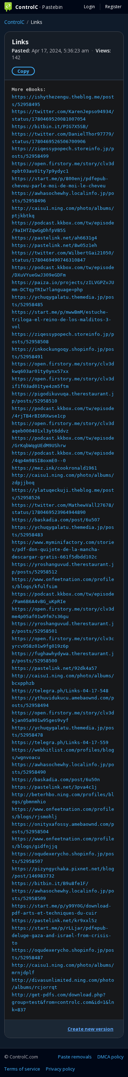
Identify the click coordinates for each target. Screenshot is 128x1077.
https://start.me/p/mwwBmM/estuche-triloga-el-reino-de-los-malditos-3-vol (61, 319)
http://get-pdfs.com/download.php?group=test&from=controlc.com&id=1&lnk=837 (63, 1002)
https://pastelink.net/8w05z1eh (54, 245)
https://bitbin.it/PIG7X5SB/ (50, 126)
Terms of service (22, 1069)
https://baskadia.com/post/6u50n (56, 779)
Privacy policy (60, 1069)
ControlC (14, 22)
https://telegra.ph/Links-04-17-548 (60, 690)
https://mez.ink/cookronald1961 (54, 468)
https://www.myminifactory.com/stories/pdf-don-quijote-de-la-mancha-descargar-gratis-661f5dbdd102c (63, 550)
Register (113, 7)
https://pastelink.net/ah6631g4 (54, 238)
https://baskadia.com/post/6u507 (56, 519)
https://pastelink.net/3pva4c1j (54, 787)
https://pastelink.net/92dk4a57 (54, 668)
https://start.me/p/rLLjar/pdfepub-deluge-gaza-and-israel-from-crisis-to (61, 935)
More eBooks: (63, 549)
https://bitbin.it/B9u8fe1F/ (50, 883)
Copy (23, 71)
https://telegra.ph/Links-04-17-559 (60, 742)
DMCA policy (110, 1056)
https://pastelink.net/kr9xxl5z (54, 920)
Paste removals (75, 1056)
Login (89, 7)
